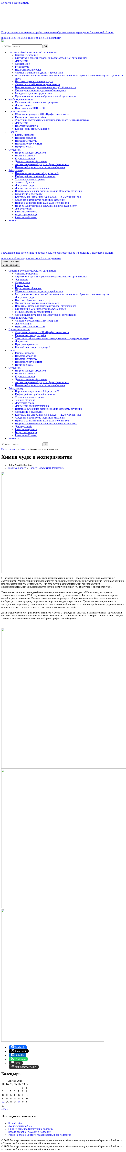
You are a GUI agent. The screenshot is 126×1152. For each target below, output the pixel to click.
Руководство (22, 66)
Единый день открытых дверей (32, 128)
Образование (22, 63)
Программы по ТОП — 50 (30, 108)
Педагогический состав (28, 69)
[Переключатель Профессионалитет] (123, 329)
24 (3, 1102)
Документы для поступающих (32, 188)
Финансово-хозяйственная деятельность (37, 84)
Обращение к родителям (28, 194)
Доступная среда (24, 185)
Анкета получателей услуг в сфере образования (42, 164)
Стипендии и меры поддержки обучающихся (40, 90)
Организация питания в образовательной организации (45, 96)
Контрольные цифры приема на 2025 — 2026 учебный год (48, 196)
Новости (24, 449)
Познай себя (15, 1123)
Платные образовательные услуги (34, 81)
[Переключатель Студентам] (123, 367)
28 (19, 1102)
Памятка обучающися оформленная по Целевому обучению (48, 191)
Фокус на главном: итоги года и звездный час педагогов (39, 1134)
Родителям (58, 468)
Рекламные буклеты (26, 211)
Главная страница (9, 449)
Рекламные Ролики (26, 217)
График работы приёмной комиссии (35, 176)
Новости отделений (26, 137)
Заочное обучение (25, 182)
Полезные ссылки (25, 155)
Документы (21, 60)
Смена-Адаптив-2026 (20, 1126)
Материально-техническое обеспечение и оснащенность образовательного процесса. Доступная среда (69, 77)
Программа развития (26, 125)
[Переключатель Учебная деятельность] (123, 317)
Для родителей (23, 208)
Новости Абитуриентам (28, 143)
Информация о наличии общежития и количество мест (46, 205)
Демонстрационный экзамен (31, 161)
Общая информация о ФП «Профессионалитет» (42, 114)
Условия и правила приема (30, 179)
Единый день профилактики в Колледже (30, 1129)
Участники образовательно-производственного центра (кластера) (52, 120)
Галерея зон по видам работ (30, 117)
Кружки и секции (25, 158)
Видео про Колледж (26, 214)
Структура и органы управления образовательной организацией (51, 57)
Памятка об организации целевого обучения (40, 167)
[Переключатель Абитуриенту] (123, 388)
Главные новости (24, 134)
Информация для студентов (30, 152)
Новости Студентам (26, 140)
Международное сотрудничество (33, 93)
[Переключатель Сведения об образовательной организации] (123, 270)
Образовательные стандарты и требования (39, 72)
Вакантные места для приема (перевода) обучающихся (45, 87)
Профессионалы (24, 146)
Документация (23, 105)
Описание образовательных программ (36, 102)
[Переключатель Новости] (123, 350)
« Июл (5, 1109)
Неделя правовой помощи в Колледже (29, 1131)
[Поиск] (45, 46)
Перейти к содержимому (15, 2)
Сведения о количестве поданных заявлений (40, 199)
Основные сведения (26, 55)
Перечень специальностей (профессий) (37, 173)
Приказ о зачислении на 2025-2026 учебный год (42, 202)
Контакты (14, 220)
